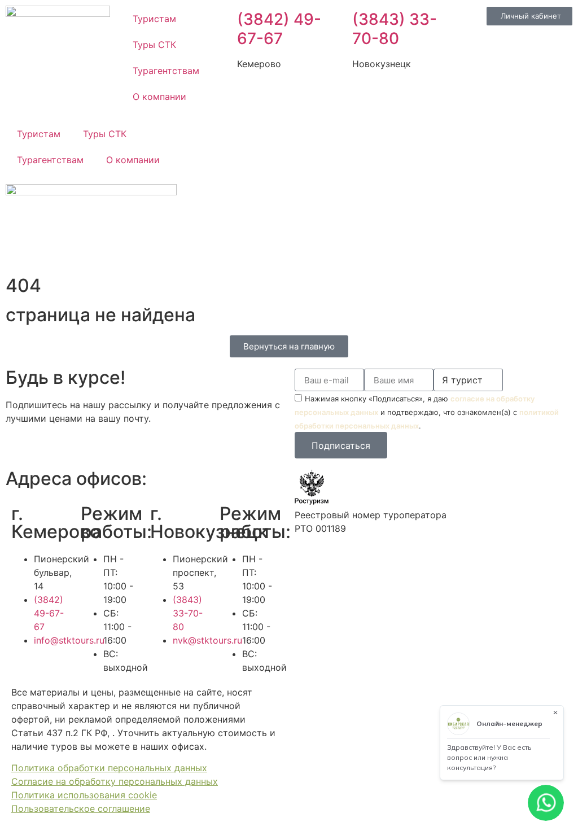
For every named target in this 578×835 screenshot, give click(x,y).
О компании (159, 96)
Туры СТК (154, 44)
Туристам (154, 18)
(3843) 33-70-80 (394, 29)
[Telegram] (243, 135)
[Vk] (274, 135)
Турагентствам (166, 70)
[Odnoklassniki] (305, 135)
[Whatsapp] (212, 135)
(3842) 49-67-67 (279, 29)
